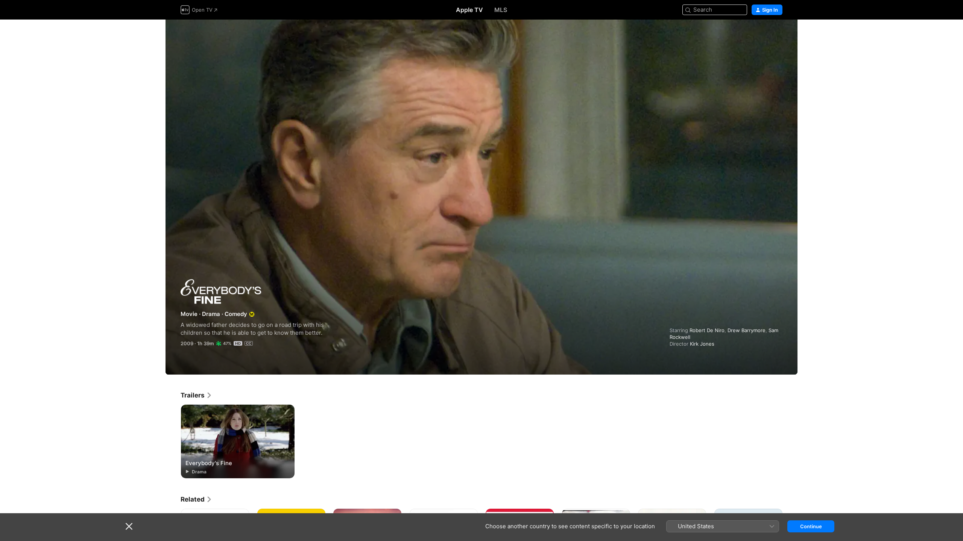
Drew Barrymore (747, 330)
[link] (196, 395)
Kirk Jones (702, 344)
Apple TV (469, 10)
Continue (811, 526)
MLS (500, 10)
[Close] (129, 526)
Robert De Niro (707, 330)
